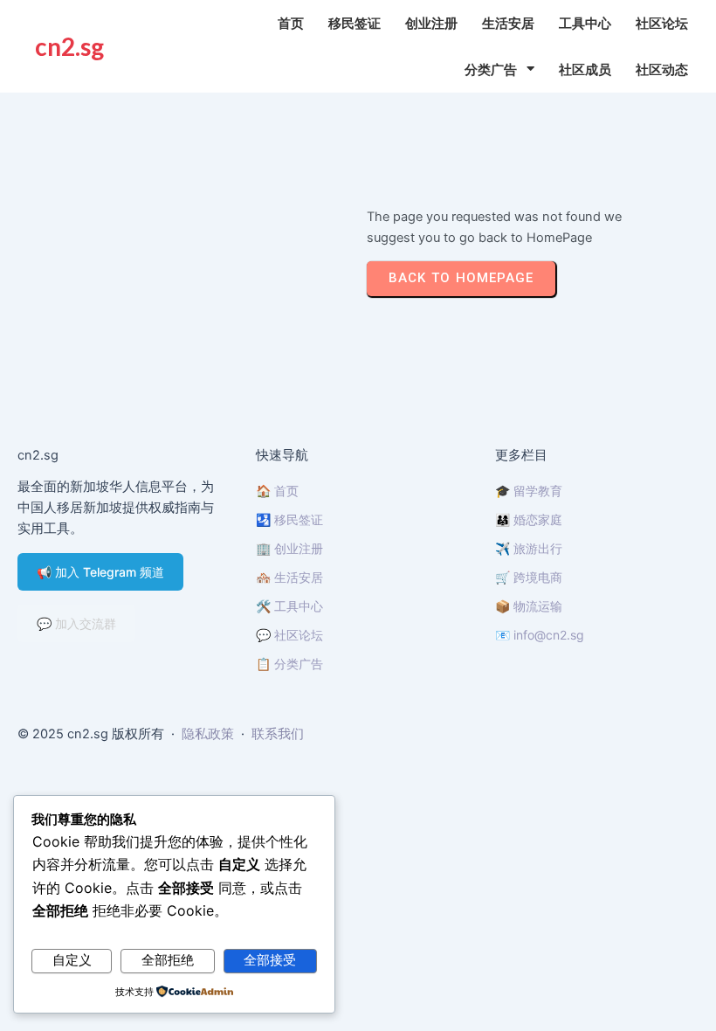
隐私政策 (208, 734)
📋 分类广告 (289, 663)
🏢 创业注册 (289, 548)
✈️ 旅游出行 (528, 548)
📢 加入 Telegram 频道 (100, 571)
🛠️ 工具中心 (289, 606)
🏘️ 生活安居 (289, 577)
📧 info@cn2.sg (539, 634)
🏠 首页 (277, 490)
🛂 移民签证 (289, 519)
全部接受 (270, 960)
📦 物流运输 (528, 606)
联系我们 (277, 734)
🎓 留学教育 (528, 490)
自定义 (72, 960)
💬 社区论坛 (289, 634)
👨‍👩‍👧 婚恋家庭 (528, 519)
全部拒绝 (167, 960)
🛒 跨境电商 (528, 577)
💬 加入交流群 (76, 623)
